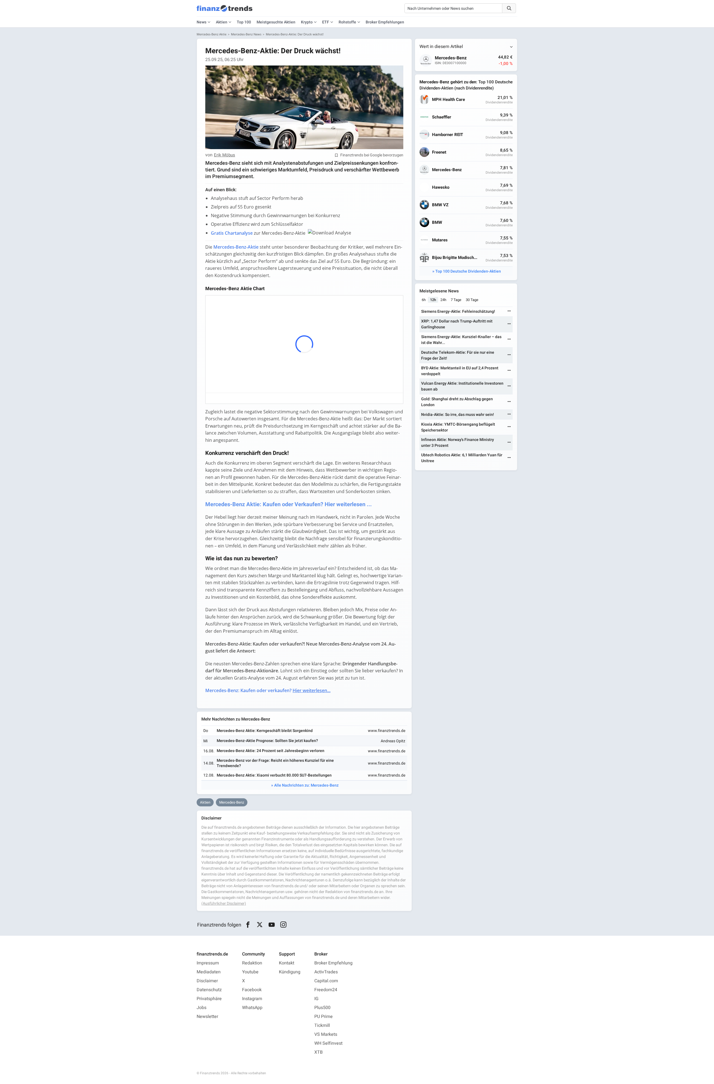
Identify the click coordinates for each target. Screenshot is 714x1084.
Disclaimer (207, 981)
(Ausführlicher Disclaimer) (223, 903)
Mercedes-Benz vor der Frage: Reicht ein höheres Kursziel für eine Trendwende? (275, 763)
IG (316, 998)
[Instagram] (283, 925)
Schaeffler (441, 117)
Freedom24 (325, 989)
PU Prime (323, 1016)
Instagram (252, 998)
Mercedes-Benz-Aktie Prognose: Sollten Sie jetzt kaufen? (267, 741)
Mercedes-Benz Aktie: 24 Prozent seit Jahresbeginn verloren (270, 751)
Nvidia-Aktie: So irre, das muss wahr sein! (457, 415)
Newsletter (207, 1016)
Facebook (252, 989)
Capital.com (326, 981)
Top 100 (244, 22)
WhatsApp (252, 1007)
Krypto (307, 22)
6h (424, 299)
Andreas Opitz (393, 741)
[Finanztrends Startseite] (224, 11)
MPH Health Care (448, 100)
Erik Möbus (224, 155)
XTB (318, 1052)
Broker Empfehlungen (385, 22)
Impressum (208, 963)
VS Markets (325, 1034)
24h (443, 299)
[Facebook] (248, 925)
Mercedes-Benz (231, 802)
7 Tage (456, 299)
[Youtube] (271, 925)
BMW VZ (440, 205)
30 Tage (472, 299)
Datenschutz (209, 989)
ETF (325, 22)
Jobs (201, 1007)
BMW (437, 222)
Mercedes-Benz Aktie (211, 34)
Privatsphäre (209, 998)
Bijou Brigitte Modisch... (454, 258)
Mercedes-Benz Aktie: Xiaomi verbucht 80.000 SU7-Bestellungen (274, 775)
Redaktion (252, 963)
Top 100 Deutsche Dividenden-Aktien (468, 271)
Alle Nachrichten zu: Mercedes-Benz (306, 785)
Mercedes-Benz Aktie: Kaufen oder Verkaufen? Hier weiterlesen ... (288, 504)
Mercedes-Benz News (246, 34)
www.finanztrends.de (386, 731)
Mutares (440, 240)
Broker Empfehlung (333, 963)
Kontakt (286, 963)
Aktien (221, 22)
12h (433, 299)
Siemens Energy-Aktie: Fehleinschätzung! (458, 311)
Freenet (439, 152)
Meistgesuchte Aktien (276, 22)
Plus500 (322, 1007)
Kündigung (289, 972)
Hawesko (440, 187)
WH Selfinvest (328, 1043)
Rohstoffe (347, 22)
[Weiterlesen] (509, 311)
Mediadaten (209, 972)
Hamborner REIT (447, 135)
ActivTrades (326, 972)
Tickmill (322, 1025)
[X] (260, 925)
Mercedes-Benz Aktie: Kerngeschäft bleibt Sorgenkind (265, 731)
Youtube (250, 972)
